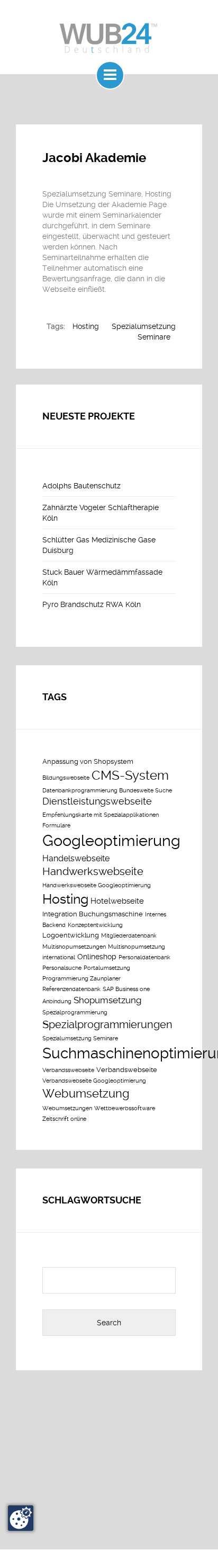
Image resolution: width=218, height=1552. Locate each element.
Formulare (56, 825)
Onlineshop (96, 956)
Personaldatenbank (144, 957)
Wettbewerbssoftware (124, 1108)
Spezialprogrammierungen (107, 1024)
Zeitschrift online (64, 1119)
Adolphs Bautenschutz (81, 485)
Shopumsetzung (107, 1000)
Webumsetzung (86, 1093)
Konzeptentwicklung (95, 925)
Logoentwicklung (70, 935)
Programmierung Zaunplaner (81, 978)
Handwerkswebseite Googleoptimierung (96, 885)
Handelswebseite (76, 858)
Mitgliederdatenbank (129, 935)
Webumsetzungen (67, 1108)
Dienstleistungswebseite (97, 801)
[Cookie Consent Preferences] (20, 1518)
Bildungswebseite (65, 777)
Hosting (85, 326)
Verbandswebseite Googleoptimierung (94, 1080)
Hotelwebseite (117, 901)
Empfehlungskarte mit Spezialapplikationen (100, 814)
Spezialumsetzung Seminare (80, 1038)
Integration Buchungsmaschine (92, 914)
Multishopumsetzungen (74, 946)
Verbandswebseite (126, 1070)
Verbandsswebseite (68, 1070)
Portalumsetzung (107, 968)
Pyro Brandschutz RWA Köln (91, 604)
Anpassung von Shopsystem (87, 761)
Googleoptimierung (111, 841)
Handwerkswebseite (92, 872)
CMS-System (130, 775)
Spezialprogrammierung (74, 1012)
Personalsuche (61, 968)
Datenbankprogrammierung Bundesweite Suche (107, 790)
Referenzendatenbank (71, 989)
